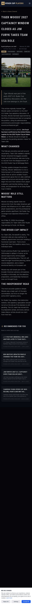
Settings (16, 601)
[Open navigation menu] (30, 3)
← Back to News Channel (9, 11)
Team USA (27, 51)
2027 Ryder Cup (6, 54)
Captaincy (15, 54)
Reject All (5, 601)
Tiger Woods (11, 51)
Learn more (9, 598)
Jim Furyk (19, 51)
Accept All (26, 601)
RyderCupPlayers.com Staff (8, 46)
